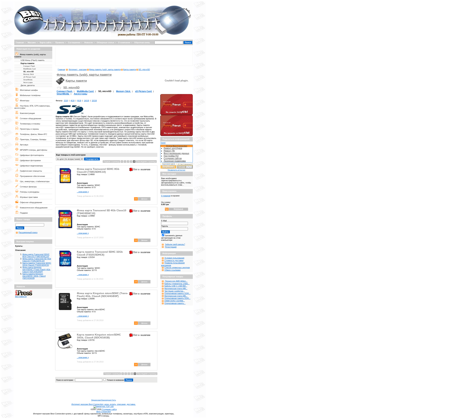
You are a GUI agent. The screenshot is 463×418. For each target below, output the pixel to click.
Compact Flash (29, 66)
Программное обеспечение (31, 176)
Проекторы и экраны (28, 129)
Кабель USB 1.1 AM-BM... (175, 286)
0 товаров (165, 196)
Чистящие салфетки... (174, 291)
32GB (94, 100)
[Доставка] (176, 93)
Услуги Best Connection (176, 146)
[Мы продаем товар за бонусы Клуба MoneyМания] (176, 135)
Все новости (21, 296)
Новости (88, 42)
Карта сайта (45, 42)
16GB (86, 100)
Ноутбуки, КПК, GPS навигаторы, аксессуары (32, 107)
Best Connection (103, 411)
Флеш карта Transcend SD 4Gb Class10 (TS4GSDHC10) (36, 260)
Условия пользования (174, 258)
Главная (20, 42)
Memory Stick (28, 74)
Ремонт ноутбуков (173, 148)
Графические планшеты (30, 171)
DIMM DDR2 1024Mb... (174, 301)
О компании (124, 42)
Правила (59, 42)
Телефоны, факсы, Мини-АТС (32, 134)
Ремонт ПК (169, 151)
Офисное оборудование (30, 202)
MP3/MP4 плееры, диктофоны (32, 150)
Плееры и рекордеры (28, 192)
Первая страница (111, 161)
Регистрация (171, 247)
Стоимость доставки (173, 260)
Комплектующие (26, 113)
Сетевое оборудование (29, 118)
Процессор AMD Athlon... (175, 281)
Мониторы (23, 100)
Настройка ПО (171, 156)
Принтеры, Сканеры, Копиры (32, 139)
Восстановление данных (176, 153)
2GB (66, 100)
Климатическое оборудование (33, 208)
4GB (73, 100)
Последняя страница (146, 161)
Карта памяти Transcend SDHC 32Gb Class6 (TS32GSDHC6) (36, 264)
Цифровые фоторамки (29, 160)
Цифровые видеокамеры (30, 166)
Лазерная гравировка (175, 161)
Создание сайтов (173, 158)
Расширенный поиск (28, 232)
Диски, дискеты (28, 85)
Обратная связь (142, 42)
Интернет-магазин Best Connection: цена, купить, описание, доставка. (103, 404)
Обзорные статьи (105, 42)
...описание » (83, 192)
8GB (79, 100)
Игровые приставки (28, 197)
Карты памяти (27, 63)
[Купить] (142, 200)
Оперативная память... (175, 303)
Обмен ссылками (172, 270)
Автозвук (23, 145)
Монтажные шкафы (28, 90)
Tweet (162, 143)
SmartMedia (27, 80)
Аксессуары (28, 82)
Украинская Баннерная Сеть (103, 400)
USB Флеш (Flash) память (32, 60)
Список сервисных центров (177, 267)
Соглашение (74, 42)
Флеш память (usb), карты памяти (30, 55)
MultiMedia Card (29, 69)
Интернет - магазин (78, 69)
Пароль (164, 226)
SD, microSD (28, 72)
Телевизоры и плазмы (29, 124)
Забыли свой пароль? (175, 244)
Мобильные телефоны (29, 95)
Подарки (23, 213)
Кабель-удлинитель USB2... (177, 284)
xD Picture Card (29, 77)
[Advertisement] (124, 56)
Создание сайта (109, 409)
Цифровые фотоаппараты (31, 155)
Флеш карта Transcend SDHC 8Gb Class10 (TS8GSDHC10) (36, 255)
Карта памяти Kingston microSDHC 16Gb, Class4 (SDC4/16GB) (34, 276)
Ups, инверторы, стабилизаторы (34, 181)
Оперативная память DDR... (177, 293)
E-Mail (164, 221)
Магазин (32, 42)
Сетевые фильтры (27, 187)
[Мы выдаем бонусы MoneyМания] (176, 114)
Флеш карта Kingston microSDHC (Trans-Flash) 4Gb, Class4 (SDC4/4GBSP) (36, 269)
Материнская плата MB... (175, 288)
